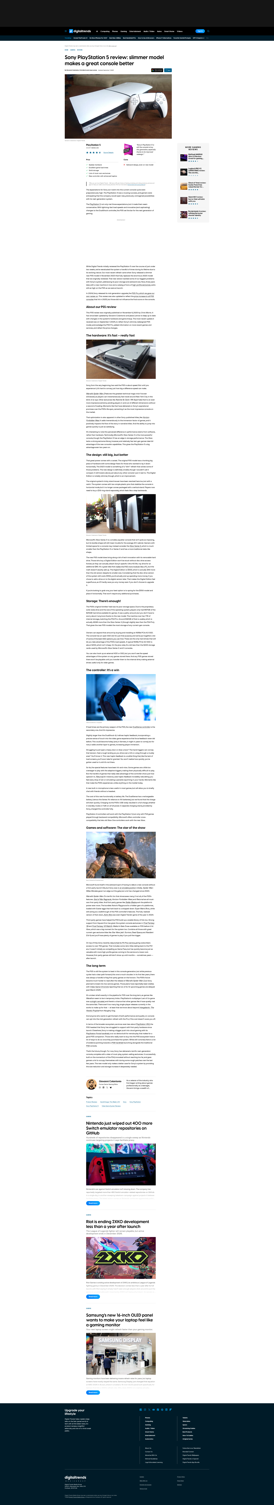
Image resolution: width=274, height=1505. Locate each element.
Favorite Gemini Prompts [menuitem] (182, 38)
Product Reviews (91, 1102)
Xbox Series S (135, 546)
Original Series (188, 1439)
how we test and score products (136, 184)
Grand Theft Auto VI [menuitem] (80, 38)
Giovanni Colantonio (72, 70)
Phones (147, 1418)
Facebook (141, 1410)
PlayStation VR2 (143, 1024)
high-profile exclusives (141, 285)
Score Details (108, 153)
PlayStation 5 (95, 204)
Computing (149, 1421)
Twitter (149, 1410)
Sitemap (179, 1484)
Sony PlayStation (135, 1102)
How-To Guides (188, 1435)
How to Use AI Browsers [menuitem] (146, 38)
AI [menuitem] (97, 31)
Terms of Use (143, 1488)
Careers (142, 1477)
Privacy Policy (181, 1477)
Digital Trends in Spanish (191, 1459)
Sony (124, 1102)
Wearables (186, 1421)
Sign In (200, 31)
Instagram (145, 1410)
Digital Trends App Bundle (191, 1462)
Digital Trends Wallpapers (191, 1455)
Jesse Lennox (93, 70)
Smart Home (149, 1432)
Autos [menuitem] (159, 31)
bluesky (111, 1087)
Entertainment (150, 1435)
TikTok (158, 1410)
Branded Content (188, 1452)
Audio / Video (150, 1428)
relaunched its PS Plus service (122, 943)
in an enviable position (127, 888)
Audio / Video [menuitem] (149, 31)
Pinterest (162, 1410)
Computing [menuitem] (105, 31)
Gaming (148, 1425)
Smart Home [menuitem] (169, 31)
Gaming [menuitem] (124, 31)
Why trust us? (113, 46)
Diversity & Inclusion (145, 1484)
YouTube (154, 1410)
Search (208, 31)
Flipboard (171, 1410)
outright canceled (97, 1001)
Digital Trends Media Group (77, 1497)
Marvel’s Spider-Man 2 (95, 393)
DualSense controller (141, 727)
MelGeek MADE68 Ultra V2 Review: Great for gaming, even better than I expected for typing (196, 158)
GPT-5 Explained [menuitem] (198, 38)
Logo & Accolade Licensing (154, 1462)
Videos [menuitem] (179, 31)
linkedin (103, 1087)
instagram (100, 1087)
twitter (107, 1087)
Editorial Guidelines (151, 1459)
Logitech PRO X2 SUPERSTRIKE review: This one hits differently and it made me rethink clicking (196, 173)
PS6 (88, 1046)
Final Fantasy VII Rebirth (102, 926)
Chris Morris (82, 70)
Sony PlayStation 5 (92, 1106)
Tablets (185, 1418)
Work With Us (143, 1480)
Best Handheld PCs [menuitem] (129, 38)
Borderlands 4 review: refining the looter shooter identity (197, 213)
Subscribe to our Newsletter (192, 1448)
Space (185, 1425)
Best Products (187, 1432)
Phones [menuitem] (115, 31)
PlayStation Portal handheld (97, 1033)
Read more (93, 1203)
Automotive (149, 1439)
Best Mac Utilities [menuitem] (115, 38)
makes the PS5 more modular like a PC (131, 566)
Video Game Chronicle (99, 987)
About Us (148, 1448)
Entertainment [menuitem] (135, 31)
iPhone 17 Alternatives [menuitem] (163, 38)
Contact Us (149, 1452)
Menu (65, 31)
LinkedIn (166, 1410)
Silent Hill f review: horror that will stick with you (196, 199)
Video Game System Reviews (111, 1106)
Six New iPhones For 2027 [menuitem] (98, 38)
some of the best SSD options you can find (106, 639)
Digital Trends (76, 34)
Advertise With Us (151, 1455)
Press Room (180, 1480)
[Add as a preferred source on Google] (157, 70)
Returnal (99, 776)
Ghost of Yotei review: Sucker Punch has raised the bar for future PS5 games (197, 186)
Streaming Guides (189, 1428)
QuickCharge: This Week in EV (110, 1102)
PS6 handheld (117, 1042)
